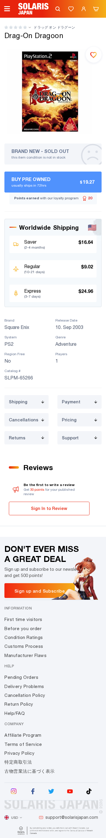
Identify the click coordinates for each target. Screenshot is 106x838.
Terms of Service (23, 744)
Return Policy (18, 704)
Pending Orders (21, 677)
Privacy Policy (19, 753)
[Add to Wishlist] (94, 55)
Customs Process (23, 646)
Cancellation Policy (24, 695)
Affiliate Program (23, 735)
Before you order (23, 628)
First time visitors (23, 619)
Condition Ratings (23, 637)
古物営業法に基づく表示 (29, 771)
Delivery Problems (24, 686)
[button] (15, 27)
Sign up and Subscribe (39, 591)
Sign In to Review (49, 508)
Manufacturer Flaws (25, 655)
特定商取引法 (18, 761)
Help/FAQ (14, 713)
